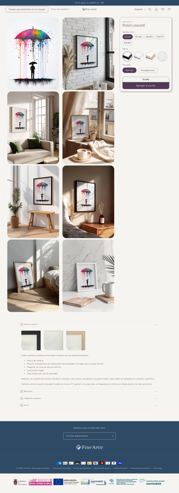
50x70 (160, 37)
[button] (59, 9)
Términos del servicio (102, 468)
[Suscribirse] (112, 436)
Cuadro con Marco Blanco (139, 57)
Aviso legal (157, 468)
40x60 (149, 37)
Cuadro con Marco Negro (127, 56)
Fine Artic (27, 468)
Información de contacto (140, 468)
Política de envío (120, 468)
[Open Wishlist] (162, 9)
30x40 (138, 37)
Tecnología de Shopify (41, 468)
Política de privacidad (62, 468)
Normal (129, 70)
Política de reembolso (82, 468)
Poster (162, 57)
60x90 (127, 43)
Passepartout (148, 70)
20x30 (127, 37)
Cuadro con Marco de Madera (150, 57)
